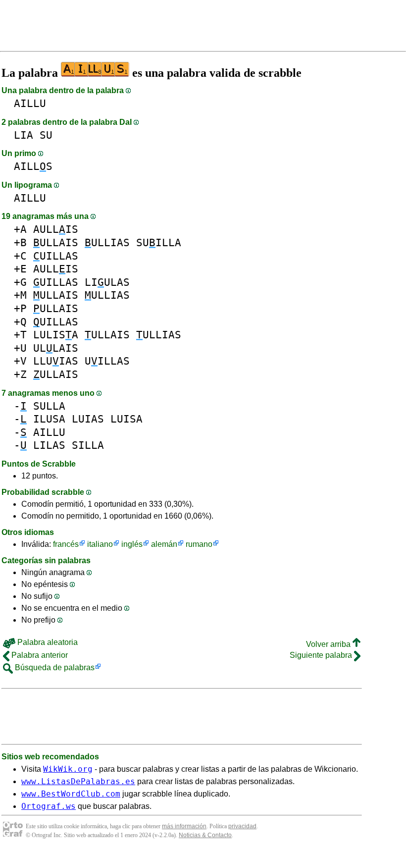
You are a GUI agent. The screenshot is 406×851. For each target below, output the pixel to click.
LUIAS (88, 419)
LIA (23, 135)
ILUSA (49, 419)
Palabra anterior (38, 655)
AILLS (33, 166)
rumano (199, 544)
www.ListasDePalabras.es (78, 781)
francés (66, 544)
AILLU (30, 103)
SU (46, 135)
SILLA (88, 445)
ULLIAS (107, 242)
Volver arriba (329, 644)
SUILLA (158, 242)
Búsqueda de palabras (54, 667)
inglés (132, 544)
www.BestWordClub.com (70, 793)
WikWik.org (68, 769)
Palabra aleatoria (46, 642)
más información (184, 826)
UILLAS (55, 256)
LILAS (49, 445)
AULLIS (55, 229)
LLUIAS (55, 361)
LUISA (126, 419)
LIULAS (107, 282)
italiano (100, 544)
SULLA (49, 406)
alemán (164, 544)
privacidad (242, 826)
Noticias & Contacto (205, 835)
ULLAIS (55, 242)
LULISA (55, 334)
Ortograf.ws (48, 806)
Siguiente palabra (322, 655)
